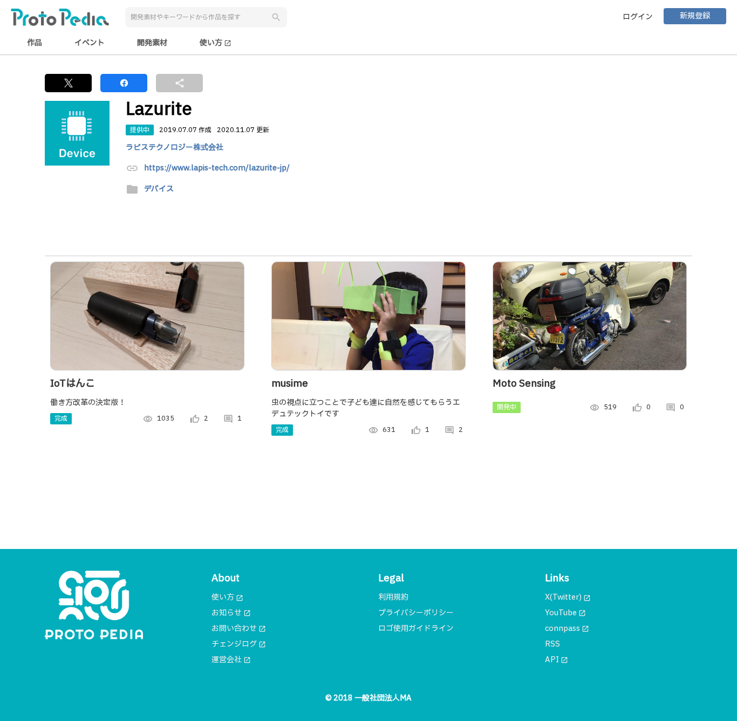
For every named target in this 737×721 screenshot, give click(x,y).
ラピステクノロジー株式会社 (174, 147)
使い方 (215, 43)
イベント (89, 43)
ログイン (638, 17)
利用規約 (393, 597)
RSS (552, 644)
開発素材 (152, 43)
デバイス (159, 189)
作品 (34, 43)
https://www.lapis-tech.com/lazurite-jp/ (217, 168)
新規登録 (695, 16)
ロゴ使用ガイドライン (416, 628)
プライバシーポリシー (416, 613)
